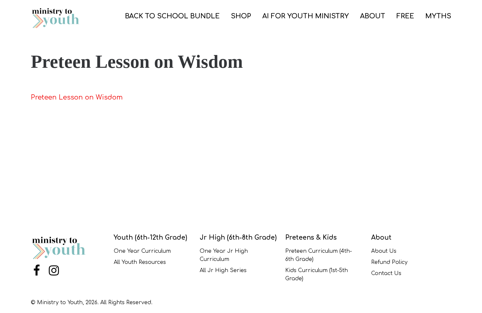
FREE (405, 16)
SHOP (241, 16)
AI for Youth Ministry (305, 16)
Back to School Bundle (172, 16)
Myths (438, 16)
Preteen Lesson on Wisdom (77, 97)
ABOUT (372, 16)
